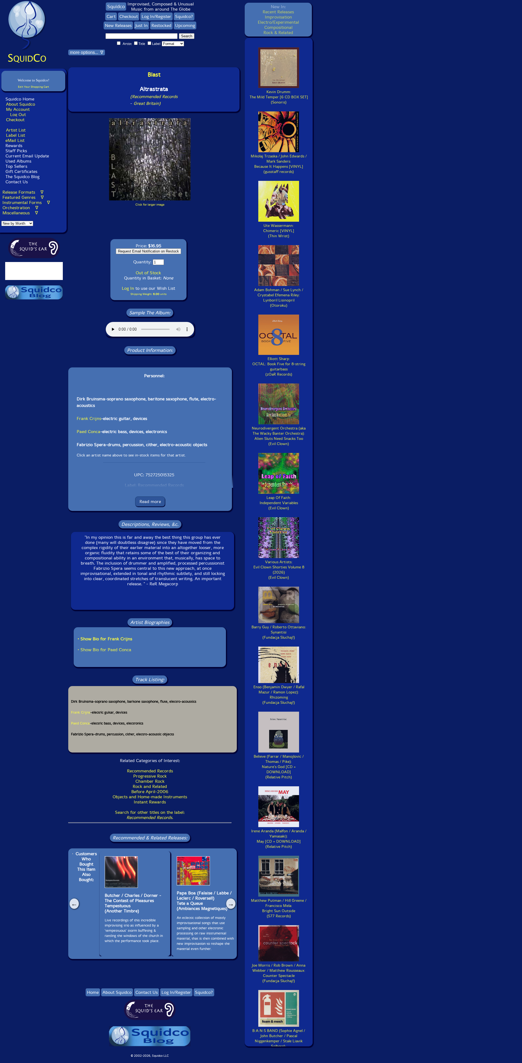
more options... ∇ (86, 52)
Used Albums (18, 161)
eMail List (14, 140)
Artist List (16, 130)
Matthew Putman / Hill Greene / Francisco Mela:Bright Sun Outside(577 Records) (278, 908)
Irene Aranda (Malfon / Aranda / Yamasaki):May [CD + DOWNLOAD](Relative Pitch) (278, 839)
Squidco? (184, 16)
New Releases (118, 25)
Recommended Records (150, 770)
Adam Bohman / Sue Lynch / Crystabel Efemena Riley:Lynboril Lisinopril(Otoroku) (278, 298)
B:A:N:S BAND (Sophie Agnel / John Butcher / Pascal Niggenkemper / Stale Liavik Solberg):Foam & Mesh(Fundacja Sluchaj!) (278, 1043)
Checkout (15, 119)
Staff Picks (16, 150)
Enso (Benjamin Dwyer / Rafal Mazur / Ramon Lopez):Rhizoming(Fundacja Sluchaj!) (278, 695)
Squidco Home (19, 99)
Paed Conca (88, 431)
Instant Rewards (150, 802)
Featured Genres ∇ (23, 197)
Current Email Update (26, 156)
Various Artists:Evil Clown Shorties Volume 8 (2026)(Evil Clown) (278, 570)
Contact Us (16, 181)
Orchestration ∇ (20, 207)
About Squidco (20, 104)
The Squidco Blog (22, 176)
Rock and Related (150, 786)
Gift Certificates (21, 171)
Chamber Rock (149, 781)
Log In (128, 288)
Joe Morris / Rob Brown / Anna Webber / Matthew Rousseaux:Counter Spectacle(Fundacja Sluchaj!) (278, 973)
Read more (150, 501)
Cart (111, 16)
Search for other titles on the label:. (150, 815)
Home (93, 992)
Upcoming (185, 25)
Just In (141, 25)
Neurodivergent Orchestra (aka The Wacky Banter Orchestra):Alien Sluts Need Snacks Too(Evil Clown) (279, 436)
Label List (15, 135)
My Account (18, 109)
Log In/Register (156, 16)
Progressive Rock (150, 776)
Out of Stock (148, 272)
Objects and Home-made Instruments (150, 796)
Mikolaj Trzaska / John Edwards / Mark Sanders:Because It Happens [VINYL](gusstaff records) (279, 164)
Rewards (13, 145)
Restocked (161, 25)
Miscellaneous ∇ (20, 212)
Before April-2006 (149, 791)
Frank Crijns (89, 418)
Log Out (18, 114)
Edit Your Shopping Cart (33, 86)
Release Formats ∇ (23, 192)
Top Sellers (16, 166)
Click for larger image (149, 204)
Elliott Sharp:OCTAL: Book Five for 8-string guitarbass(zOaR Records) (278, 367)
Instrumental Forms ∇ (26, 202)
